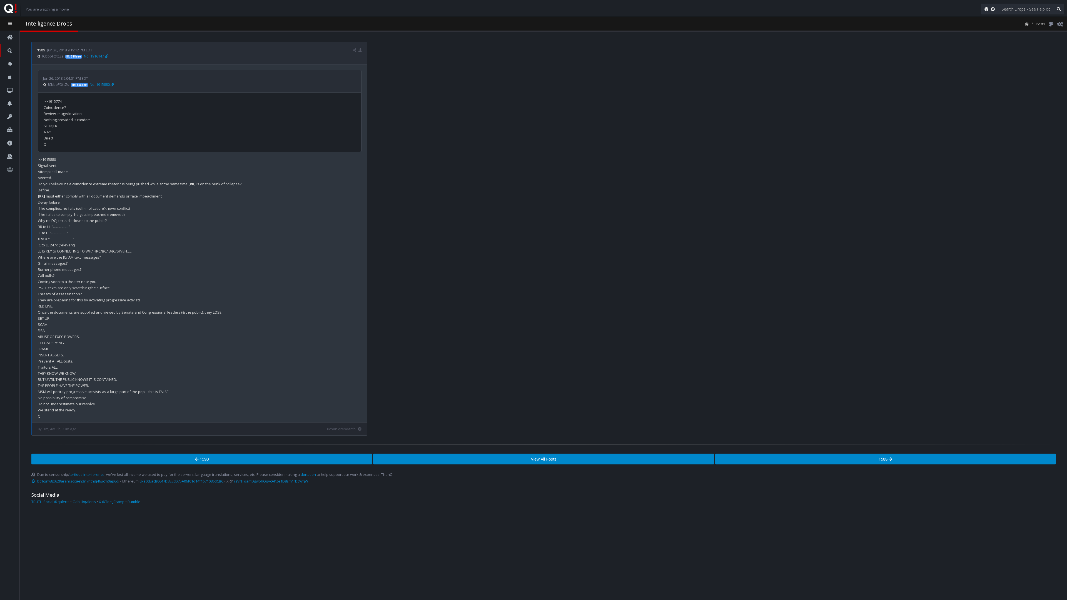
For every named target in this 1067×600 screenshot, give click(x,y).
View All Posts (544, 459)
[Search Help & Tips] (985, 9)
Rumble (134, 501)
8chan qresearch (341, 428)
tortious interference (86, 474)
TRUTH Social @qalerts (50, 501)
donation (308, 474)
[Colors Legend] (1051, 24)
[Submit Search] (1058, 9)
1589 (41, 50)
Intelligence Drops (49, 23)
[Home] (1027, 23)
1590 (204, 459)
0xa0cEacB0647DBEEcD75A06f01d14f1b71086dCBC (181, 481)
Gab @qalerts (84, 501)
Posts (1040, 23)
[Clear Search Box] (993, 9)
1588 (884, 459)
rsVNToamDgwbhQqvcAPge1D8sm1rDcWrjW (271, 481)
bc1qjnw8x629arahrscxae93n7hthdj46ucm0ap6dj (78, 481)
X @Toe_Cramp (111, 501)
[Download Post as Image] (360, 50)
